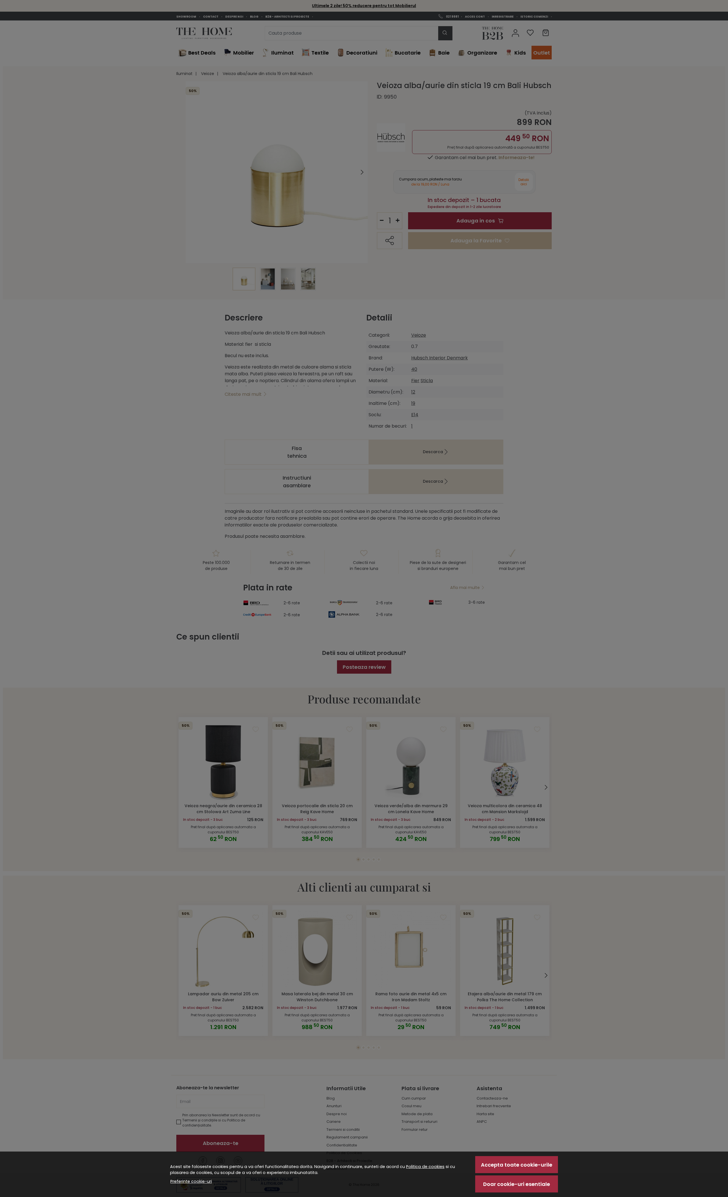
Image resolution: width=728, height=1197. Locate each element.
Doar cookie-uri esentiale (516, 1184)
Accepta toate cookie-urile (516, 1164)
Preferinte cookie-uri (191, 1181)
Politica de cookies (425, 1166)
